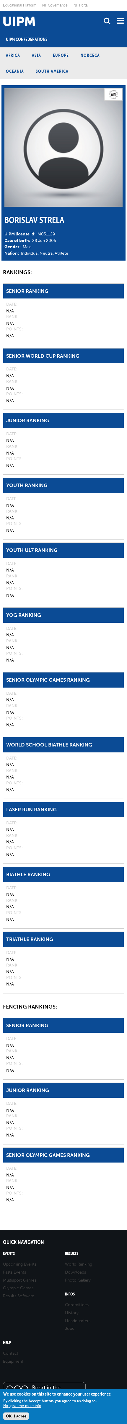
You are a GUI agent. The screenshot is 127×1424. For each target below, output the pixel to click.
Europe (61, 55)
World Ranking (78, 1264)
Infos (70, 1294)
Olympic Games (18, 1287)
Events (9, 1253)
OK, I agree (16, 1416)
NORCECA (90, 55)
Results (71, 1253)
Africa (13, 55)
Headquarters (77, 1320)
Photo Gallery (78, 1280)
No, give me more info (22, 1406)
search (107, 21)
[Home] (1, 11)
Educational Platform (19, 4)
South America (52, 71)
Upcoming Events (19, 1264)
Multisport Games (19, 1280)
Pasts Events (14, 1272)
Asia (36, 55)
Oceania (15, 71)
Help (7, 1342)
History (72, 1312)
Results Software (18, 1295)
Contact (10, 1353)
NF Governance (55, 4)
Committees (77, 1304)
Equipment (13, 1361)
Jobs (69, 1328)
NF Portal (81, 4)
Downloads (75, 1272)
